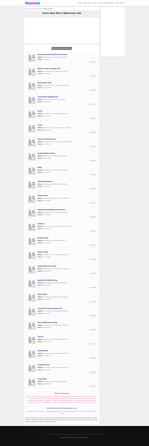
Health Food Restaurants (105, 3)
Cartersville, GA (31, 400)
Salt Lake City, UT (91, 402)
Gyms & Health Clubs (36, 9)
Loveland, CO (91, 398)
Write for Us (87, 434)
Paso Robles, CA (82, 398)
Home (80, 3)
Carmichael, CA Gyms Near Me (37, 398)
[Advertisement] (61, 30)
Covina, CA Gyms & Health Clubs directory (57, 398)
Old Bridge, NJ (63, 402)
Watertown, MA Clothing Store (54, 411)
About (122, 3)
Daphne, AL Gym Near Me (33, 396)
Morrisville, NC (47, 402)
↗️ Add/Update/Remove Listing (62, 48)
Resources (95, 434)
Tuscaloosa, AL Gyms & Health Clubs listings (52, 396)
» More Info (92, 62)
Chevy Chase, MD (81, 400)
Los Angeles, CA (73, 398)
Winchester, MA (71, 400)
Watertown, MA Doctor (69, 411)
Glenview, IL (48, 400)
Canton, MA (55, 400)
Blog (117, 3)
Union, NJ (70, 402)
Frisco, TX (83, 402)
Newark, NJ (55, 402)
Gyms (94, 3)
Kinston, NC (39, 402)
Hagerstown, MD (91, 400)
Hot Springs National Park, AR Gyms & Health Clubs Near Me (81, 396)
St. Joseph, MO (31, 402)
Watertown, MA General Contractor (36, 411)
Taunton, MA (63, 400)
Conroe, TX (77, 402)
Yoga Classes (87, 3)
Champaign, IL (40, 400)
